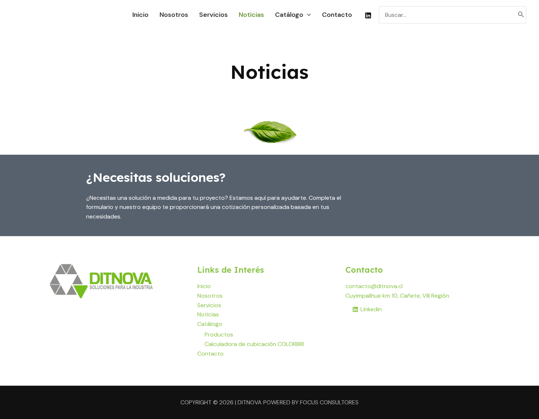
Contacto (210, 353)
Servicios (209, 305)
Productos (219, 334)
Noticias (208, 314)
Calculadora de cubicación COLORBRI (254, 344)
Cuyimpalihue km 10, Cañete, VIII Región (397, 295)
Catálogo (209, 324)
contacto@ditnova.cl (374, 286)
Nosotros (210, 295)
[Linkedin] (368, 15)
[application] (307, 14)
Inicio (204, 286)
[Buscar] (521, 15)
